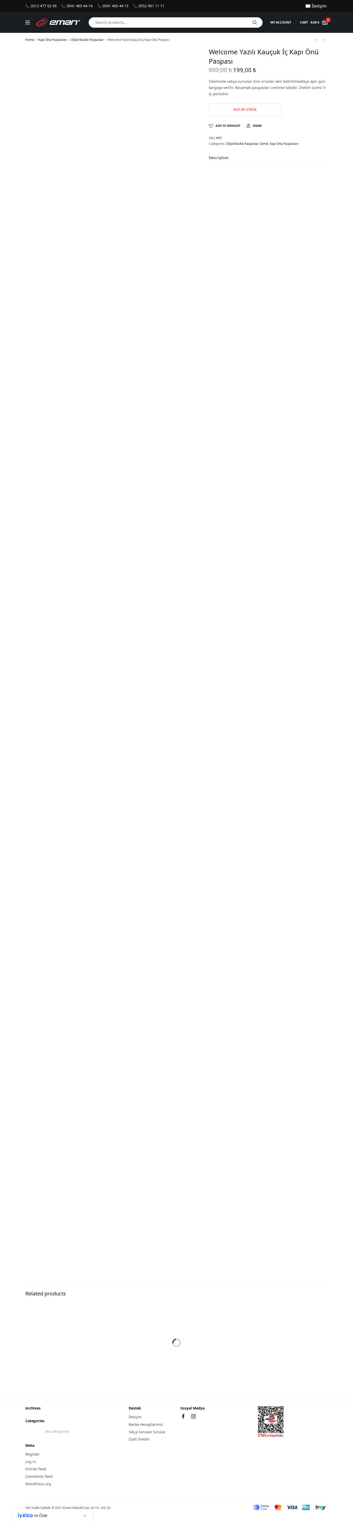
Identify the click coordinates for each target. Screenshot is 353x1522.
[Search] (255, 22)
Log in (30, 1461)
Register (32, 1454)
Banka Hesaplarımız (146, 1424)
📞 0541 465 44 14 (77, 5)
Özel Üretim (139, 1439)
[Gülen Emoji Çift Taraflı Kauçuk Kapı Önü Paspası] (73, 1343)
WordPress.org (38, 1483)
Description (219, 158)
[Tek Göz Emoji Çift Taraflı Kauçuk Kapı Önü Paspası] (280, 1343)
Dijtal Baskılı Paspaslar (87, 40)
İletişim (135, 1416)
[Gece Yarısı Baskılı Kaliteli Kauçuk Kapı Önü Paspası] (176, 1343)
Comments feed (39, 1476)
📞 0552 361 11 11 (148, 5)
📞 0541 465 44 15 (112, 5)
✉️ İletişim (316, 6)
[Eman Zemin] (58, 22)
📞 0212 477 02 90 (41, 5)
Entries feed (35, 1468)
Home (29, 40)
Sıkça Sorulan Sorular (147, 1431)
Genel (264, 143)
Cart (304, 22)
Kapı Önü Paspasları (52, 40)
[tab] (222, 160)
